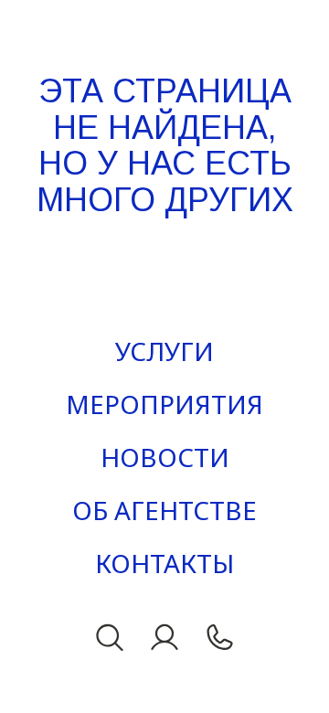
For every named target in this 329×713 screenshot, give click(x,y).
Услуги (164, 351)
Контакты (164, 563)
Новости (165, 457)
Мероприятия (164, 404)
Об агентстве (164, 510)
